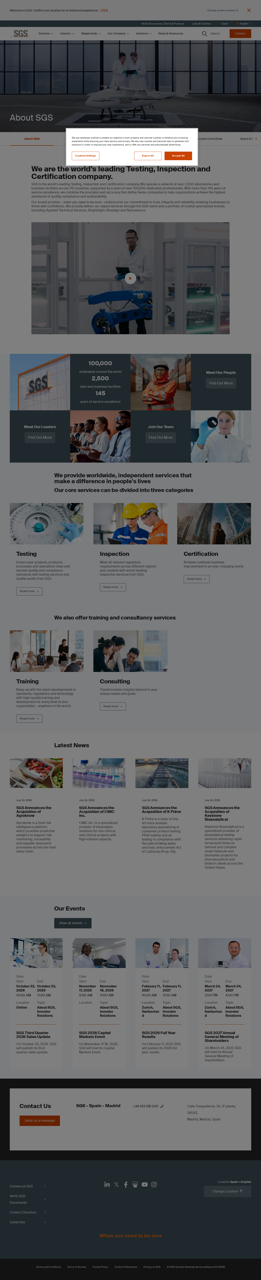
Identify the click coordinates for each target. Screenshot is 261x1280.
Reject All (148, 155)
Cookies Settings (85, 155)
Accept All (178, 155)
